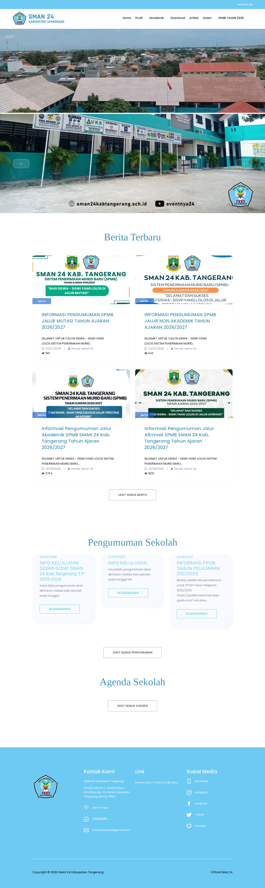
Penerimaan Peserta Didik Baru (156, 782)
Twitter (199, 814)
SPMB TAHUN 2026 (231, 18)
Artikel (193, 18)
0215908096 (99, 819)
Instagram (201, 792)
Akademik (157, 18)
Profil (139, 18)
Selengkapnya (59, 609)
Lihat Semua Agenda (132, 706)
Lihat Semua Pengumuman (132, 652)
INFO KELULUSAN (127, 562)
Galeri (207, 18)
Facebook (201, 803)
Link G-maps (100, 807)
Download (178, 18)
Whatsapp (201, 781)
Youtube (200, 826)
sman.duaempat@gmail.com (111, 830)
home (127, 18)
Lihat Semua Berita (132, 495)
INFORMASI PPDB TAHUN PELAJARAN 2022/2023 (198, 568)
